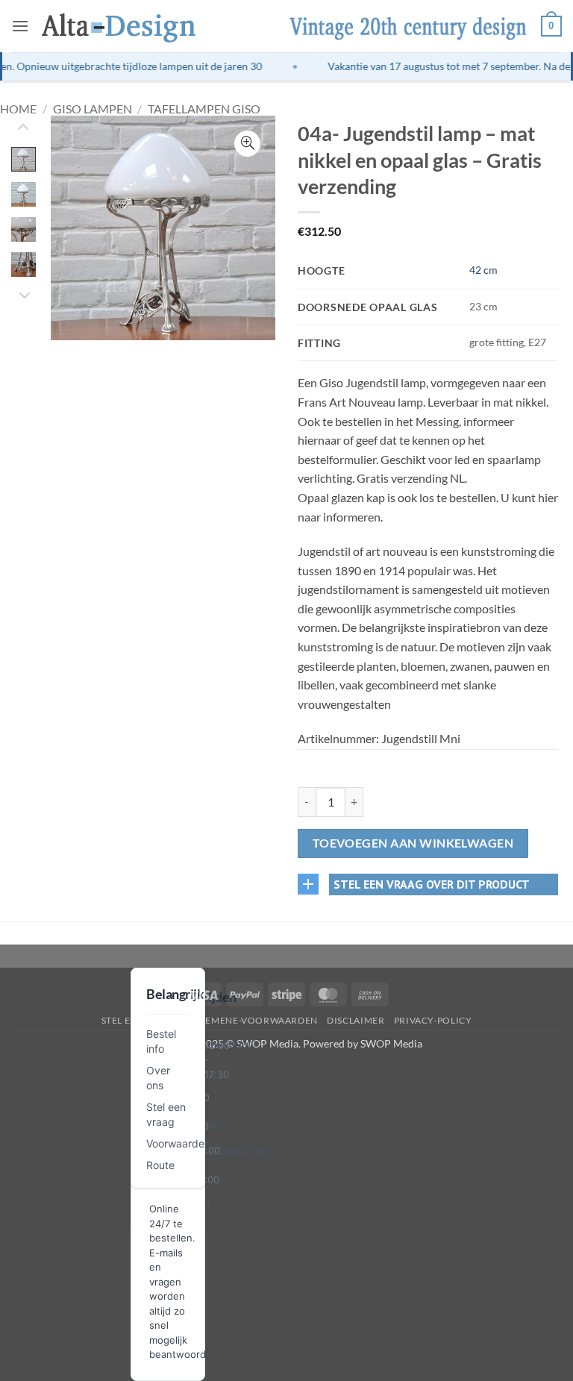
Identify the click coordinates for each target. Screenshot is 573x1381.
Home (18, 108)
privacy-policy (433, 1020)
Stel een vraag (139, 1020)
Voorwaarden (178, 1143)
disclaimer (355, 1020)
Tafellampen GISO (204, 108)
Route (160, 1165)
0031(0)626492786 (220, 1150)
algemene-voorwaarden (252, 1020)
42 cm (483, 269)
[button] (20, 25)
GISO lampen (92, 108)
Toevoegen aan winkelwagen (413, 843)
